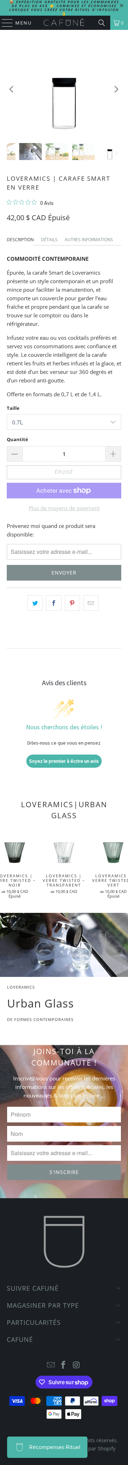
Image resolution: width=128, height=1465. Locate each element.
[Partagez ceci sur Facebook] (53, 603)
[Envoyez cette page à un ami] (90, 603)
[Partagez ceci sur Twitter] (35, 603)
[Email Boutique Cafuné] (51, 1365)
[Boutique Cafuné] (64, 23)
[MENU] (4, 23)
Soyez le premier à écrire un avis (64, 761)
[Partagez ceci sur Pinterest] (72, 603)
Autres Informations (89, 240)
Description (20, 240)
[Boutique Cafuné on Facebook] (63, 1365)
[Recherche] (101, 23)
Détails (49, 240)
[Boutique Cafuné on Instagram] (76, 1365)
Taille (13, 408)
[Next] (116, 89)
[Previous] (12, 89)
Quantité (17, 439)
